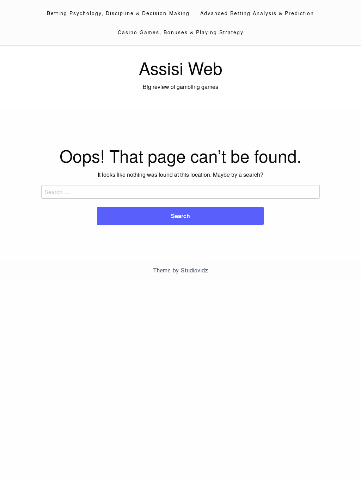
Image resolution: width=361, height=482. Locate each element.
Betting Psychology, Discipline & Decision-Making (118, 13)
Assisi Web (180, 67)
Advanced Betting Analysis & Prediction (257, 13)
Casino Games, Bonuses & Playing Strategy (181, 32)
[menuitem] (118, 13)
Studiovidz (194, 270)
